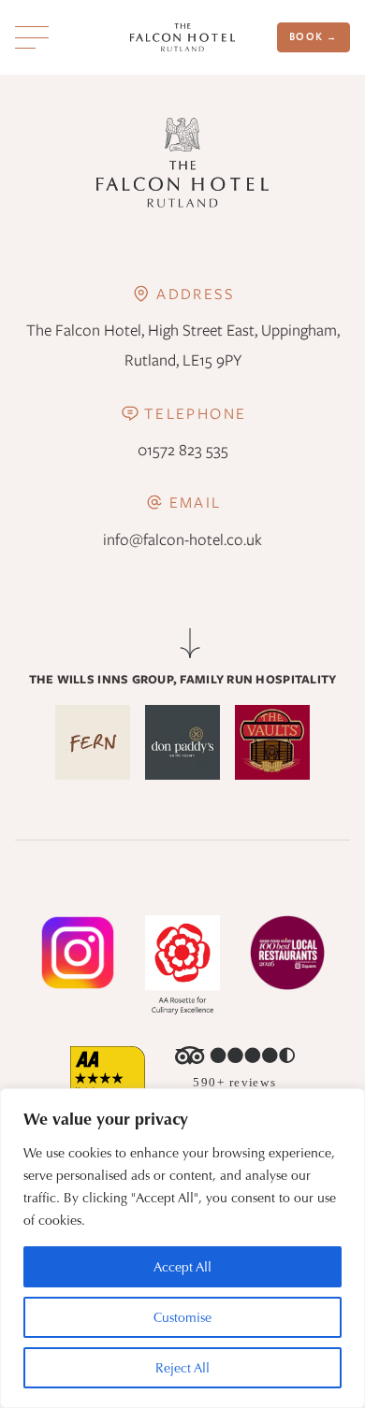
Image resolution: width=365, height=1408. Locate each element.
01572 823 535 (183, 449)
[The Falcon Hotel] (182, 37)
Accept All (182, 1266)
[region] (182, 1248)
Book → (313, 37)
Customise (182, 1317)
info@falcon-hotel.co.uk (182, 539)
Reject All (182, 1367)
